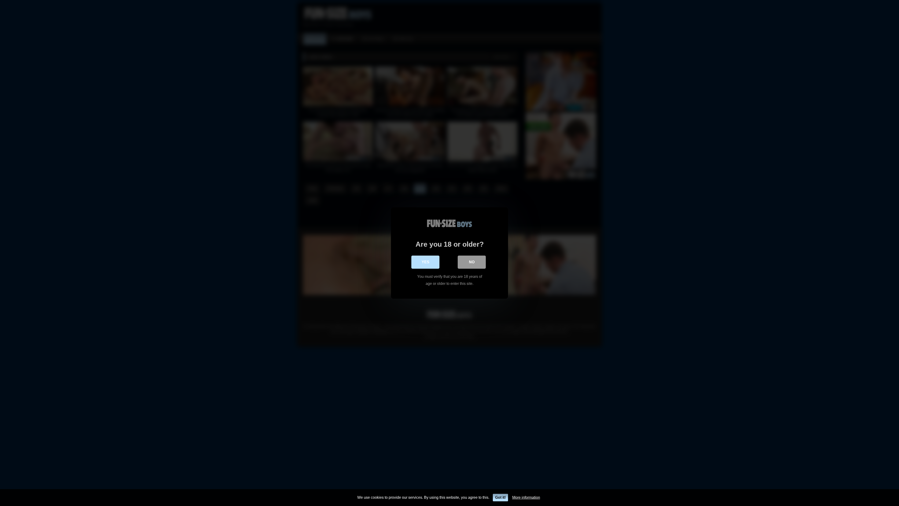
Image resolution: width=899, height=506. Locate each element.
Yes (425, 262)
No (472, 262)
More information (526, 497)
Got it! (500, 497)
